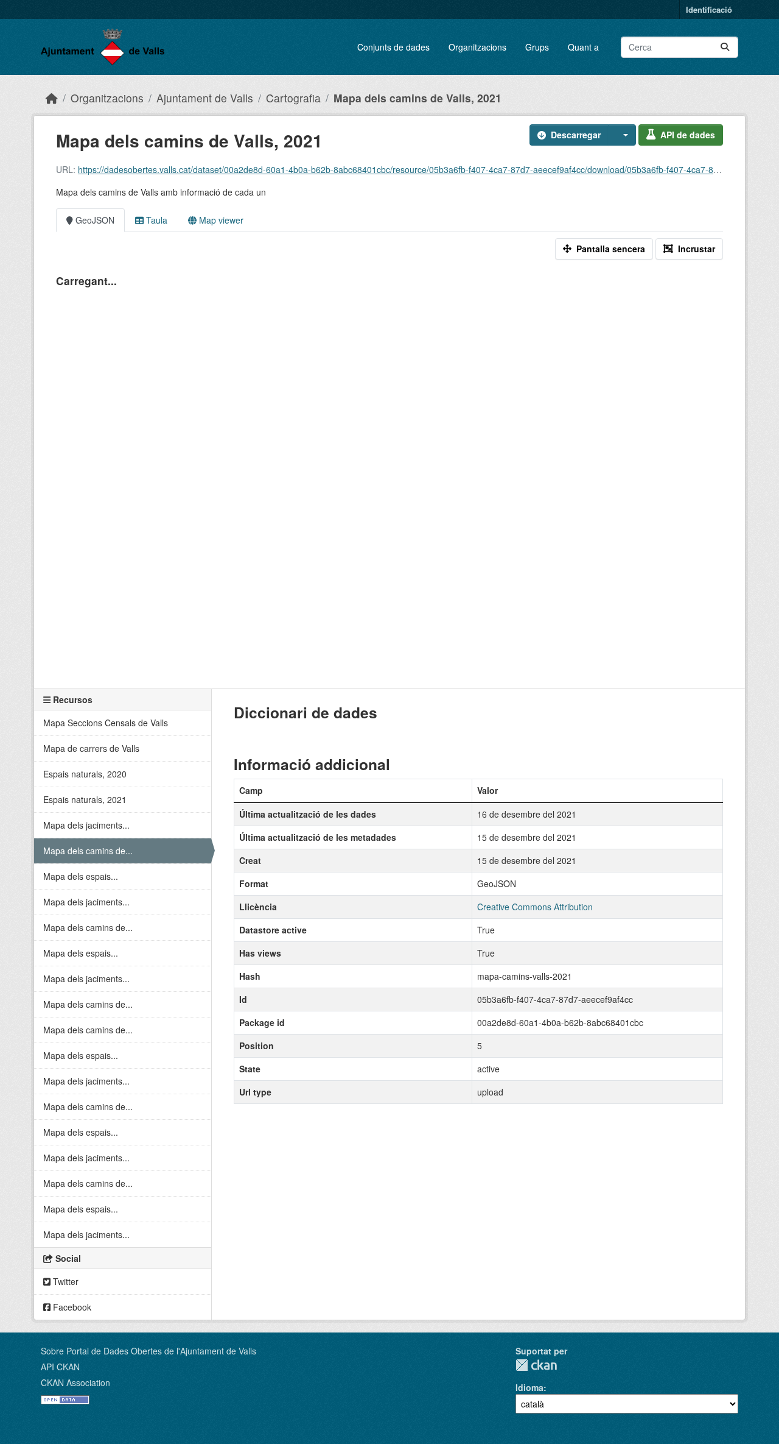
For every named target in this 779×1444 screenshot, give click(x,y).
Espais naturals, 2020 (85, 774)
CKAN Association (75, 1382)
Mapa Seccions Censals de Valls (105, 723)
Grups (537, 47)
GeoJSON (93, 220)
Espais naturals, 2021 (85, 799)
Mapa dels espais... (80, 876)
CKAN (536, 1365)
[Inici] (52, 97)
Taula (155, 220)
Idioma (529, 1387)
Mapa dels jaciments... (86, 825)
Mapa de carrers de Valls (91, 748)
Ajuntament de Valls (204, 97)
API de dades (687, 135)
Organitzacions (477, 47)
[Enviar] (725, 47)
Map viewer (220, 220)
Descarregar (576, 135)
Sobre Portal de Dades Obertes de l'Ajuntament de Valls (148, 1351)
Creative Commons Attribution (535, 907)
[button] (622, 135)
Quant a (583, 47)
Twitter (65, 1281)
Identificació (709, 9)
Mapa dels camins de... (88, 850)
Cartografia (293, 97)
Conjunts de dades (393, 47)
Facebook (71, 1307)
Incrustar (696, 248)
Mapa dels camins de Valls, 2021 (417, 97)
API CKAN (60, 1367)
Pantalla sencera (610, 248)
